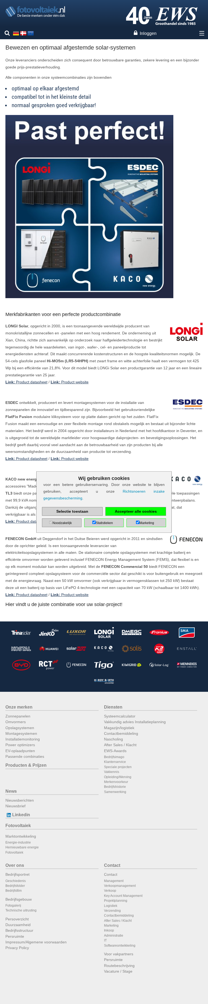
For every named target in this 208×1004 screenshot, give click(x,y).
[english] (30, 33)
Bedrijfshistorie (115, 787)
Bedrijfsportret (17, 874)
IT (105, 940)
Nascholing (113, 739)
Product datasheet (26, 382)
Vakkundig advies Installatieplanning (135, 722)
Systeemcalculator (119, 716)
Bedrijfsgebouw (18, 899)
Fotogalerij (13, 905)
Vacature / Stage (118, 971)
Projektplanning (115, 901)
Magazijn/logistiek (119, 728)
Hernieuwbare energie (22, 847)
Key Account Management (123, 896)
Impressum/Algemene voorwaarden (36, 942)
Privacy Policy (17, 948)
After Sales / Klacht (120, 745)
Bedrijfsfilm (13, 891)
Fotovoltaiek (18, 825)
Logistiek (110, 906)
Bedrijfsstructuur (19, 930)
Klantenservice (115, 762)
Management (113, 881)
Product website (70, 382)
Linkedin (21, 814)
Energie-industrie (18, 842)
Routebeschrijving (119, 965)
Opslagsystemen (19, 728)
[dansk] (23, 33)
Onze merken (18, 707)
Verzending (112, 911)
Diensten (113, 707)
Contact (112, 865)
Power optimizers (20, 745)
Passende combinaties (24, 756)
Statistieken (104, 523)
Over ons (14, 865)
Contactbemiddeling (121, 733)
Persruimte (14, 936)
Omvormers (15, 722)
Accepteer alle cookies (136, 511)
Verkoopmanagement (120, 886)
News (11, 791)
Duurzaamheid (18, 925)
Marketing (111, 925)
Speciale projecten (118, 767)
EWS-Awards (115, 751)
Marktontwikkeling (20, 836)
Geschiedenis (15, 881)
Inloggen (148, 33)
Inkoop (109, 930)
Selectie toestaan (72, 511)
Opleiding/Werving (117, 777)
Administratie (113, 935)
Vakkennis (111, 772)
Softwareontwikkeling (119, 945)
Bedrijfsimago (114, 757)
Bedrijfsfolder (15, 886)
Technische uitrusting (21, 910)
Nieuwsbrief (15, 806)
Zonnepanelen (17, 716)
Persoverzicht (17, 919)
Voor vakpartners (118, 954)
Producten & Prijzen (26, 765)
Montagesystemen (21, 733)
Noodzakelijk (62, 523)
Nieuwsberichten (19, 800)
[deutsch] (16, 33)
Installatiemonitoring (22, 739)
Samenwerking (115, 792)
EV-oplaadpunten (20, 751)
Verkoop (110, 891)
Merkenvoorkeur (116, 782)
